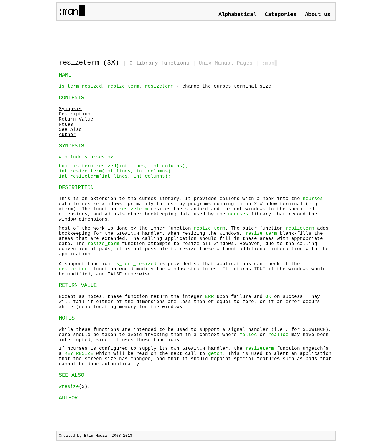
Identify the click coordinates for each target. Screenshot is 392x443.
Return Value (76, 119)
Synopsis (70, 109)
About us (317, 14)
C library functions (159, 63)
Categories (280, 14)
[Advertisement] (126, 37)
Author (67, 134)
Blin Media (95, 436)
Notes (66, 124)
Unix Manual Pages (226, 63)
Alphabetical (237, 14)
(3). (74, 386)
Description (74, 114)
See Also (70, 129)
